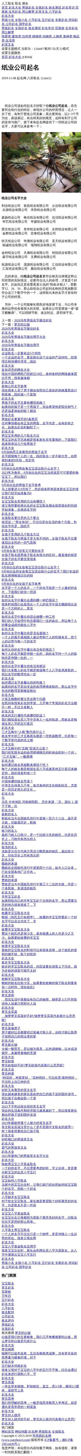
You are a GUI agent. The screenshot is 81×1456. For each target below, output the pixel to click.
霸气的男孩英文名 (14, 1147)
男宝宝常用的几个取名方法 (20, 435)
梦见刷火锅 (9, 1044)
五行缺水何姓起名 (14, 1365)
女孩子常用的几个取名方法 (20, 534)
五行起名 (48, 20)
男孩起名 (8, 28)
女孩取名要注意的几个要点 (20, 518)
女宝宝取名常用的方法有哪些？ (24, 501)
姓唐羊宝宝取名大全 (16, 946)
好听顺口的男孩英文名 (17, 1139)
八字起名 (35, 20)
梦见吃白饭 (22, 324)
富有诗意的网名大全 (16, 369)
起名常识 (48, 28)
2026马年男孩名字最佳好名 (33, 320)
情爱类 (7, 36)
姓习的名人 (9, 830)
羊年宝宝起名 (11, 896)
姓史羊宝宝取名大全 (16, 962)
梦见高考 (8, 1398)
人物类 (58, 36)
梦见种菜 (8, 1073)
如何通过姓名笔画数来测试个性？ (25, 765)
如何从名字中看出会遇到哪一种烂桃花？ (30, 600)
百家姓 (59, 28)
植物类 (37, 36)
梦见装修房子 (11, 1028)
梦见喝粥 (8, 1349)
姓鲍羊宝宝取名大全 (16, 979)
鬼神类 (68, 36)
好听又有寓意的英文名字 (19, 1090)
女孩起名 (21, 28)
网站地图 (21, 1431)
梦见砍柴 (8, 1061)
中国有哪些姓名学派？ (17, 781)
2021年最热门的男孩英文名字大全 (25, 1156)
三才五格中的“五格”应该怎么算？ (25, 748)
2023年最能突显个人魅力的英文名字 (27, 1123)
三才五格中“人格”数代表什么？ (23, 732)
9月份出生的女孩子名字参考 (21, 583)
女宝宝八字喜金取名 (16, 1213)
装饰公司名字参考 (14, 386)
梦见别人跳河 (11, 1415)
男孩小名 (8, 20)
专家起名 (61, 20)
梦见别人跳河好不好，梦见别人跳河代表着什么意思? (38, 1419)
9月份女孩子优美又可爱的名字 (23, 550)
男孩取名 (45, 1431)
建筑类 (17, 36)
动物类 (47, 36)
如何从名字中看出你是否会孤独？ (25, 633)
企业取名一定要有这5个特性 (21, 353)
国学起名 (25, 24)
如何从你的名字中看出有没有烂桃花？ (28, 649)
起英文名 (8, 44)
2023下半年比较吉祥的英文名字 (24, 1106)
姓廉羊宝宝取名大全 (16, 913)
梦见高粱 (8, 1382)
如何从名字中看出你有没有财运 (24, 666)
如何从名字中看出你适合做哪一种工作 (28, 616)
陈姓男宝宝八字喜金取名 (19, 1164)
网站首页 (8, 1431)
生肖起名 (71, 28)
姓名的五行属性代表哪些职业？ (24, 715)
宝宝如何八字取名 (14, 1180)
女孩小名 (21, 20)
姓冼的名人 (9, 847)
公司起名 (12, 24)
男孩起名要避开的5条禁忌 (20, 419)
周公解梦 (8, 32)
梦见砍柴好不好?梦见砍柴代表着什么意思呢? (33, 1065)
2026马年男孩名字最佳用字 (20, 345)
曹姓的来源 (9, 880)
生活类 (10, 40)
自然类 (27, 36)
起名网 (33, 1431)
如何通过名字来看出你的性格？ (24, 682)
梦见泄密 (8, 995)
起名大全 (8, 15)
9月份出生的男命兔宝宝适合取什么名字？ (31, 468)
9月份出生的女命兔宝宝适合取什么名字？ (31, 567)
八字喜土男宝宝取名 (16, 1230)
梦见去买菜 (9, 1011)
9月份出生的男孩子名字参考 (21, 485)
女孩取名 (58, 1431)
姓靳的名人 (9, 814)
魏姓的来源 (9, 863)
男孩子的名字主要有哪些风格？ (24, 402)
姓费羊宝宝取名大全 (16, 929)
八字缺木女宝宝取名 (16, 1197)
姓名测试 (34, 28)
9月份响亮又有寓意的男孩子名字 (24, 452)
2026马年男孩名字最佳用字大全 (24, 336)
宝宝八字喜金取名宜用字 (19, 1246)
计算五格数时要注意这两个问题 (24, 699)
